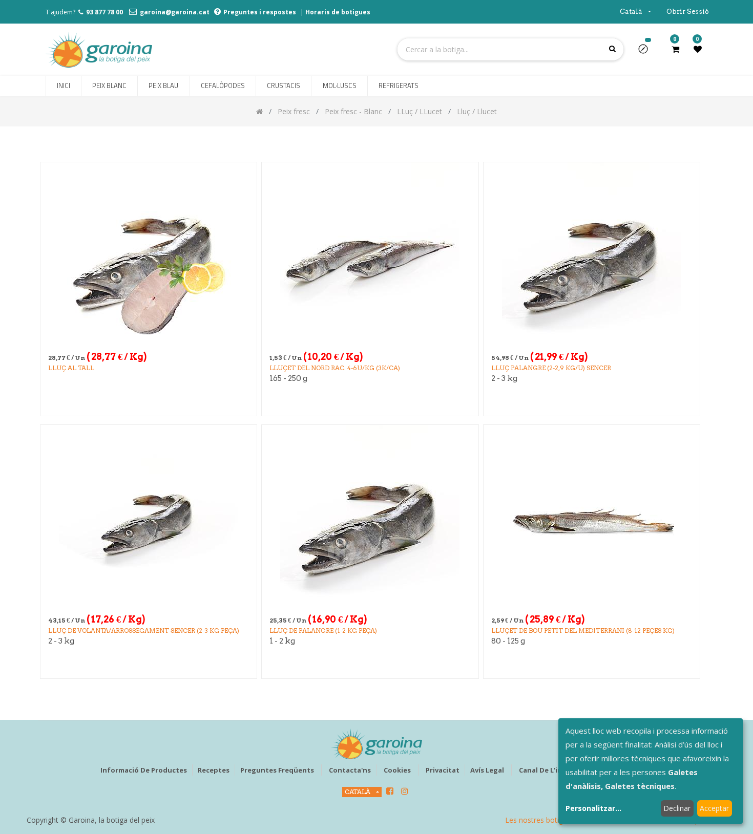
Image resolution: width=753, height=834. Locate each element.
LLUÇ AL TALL (71, 368)
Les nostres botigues (540, 820)
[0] (675, 49)
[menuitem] (63, 86)
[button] (647, 52)
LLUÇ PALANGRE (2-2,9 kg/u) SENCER (551, 368)
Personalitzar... (593, 808)
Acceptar (714, 808)
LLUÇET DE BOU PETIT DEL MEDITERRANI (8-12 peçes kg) (583, 630)
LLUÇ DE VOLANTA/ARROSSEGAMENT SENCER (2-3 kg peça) (143, 630)
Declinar (677, 808)
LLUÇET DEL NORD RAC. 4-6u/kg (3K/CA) (334, 368)
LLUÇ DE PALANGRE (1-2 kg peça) (323, 630)
